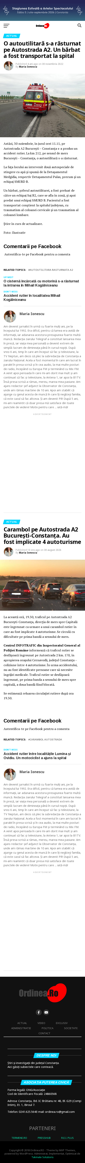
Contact (44, 1033)
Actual (22, 1023)
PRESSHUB (44, 1138)
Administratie (21, 1028)
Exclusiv (62, 1023)
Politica (47, 1028)
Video (41, 1023)
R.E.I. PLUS (67, 1138)
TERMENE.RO (19, 1138)
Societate (71, 1028)
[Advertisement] (42, 459)
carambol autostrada (46, 739)
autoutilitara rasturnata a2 (51, 270)
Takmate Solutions (42, 1157)
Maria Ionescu (28, 66)
